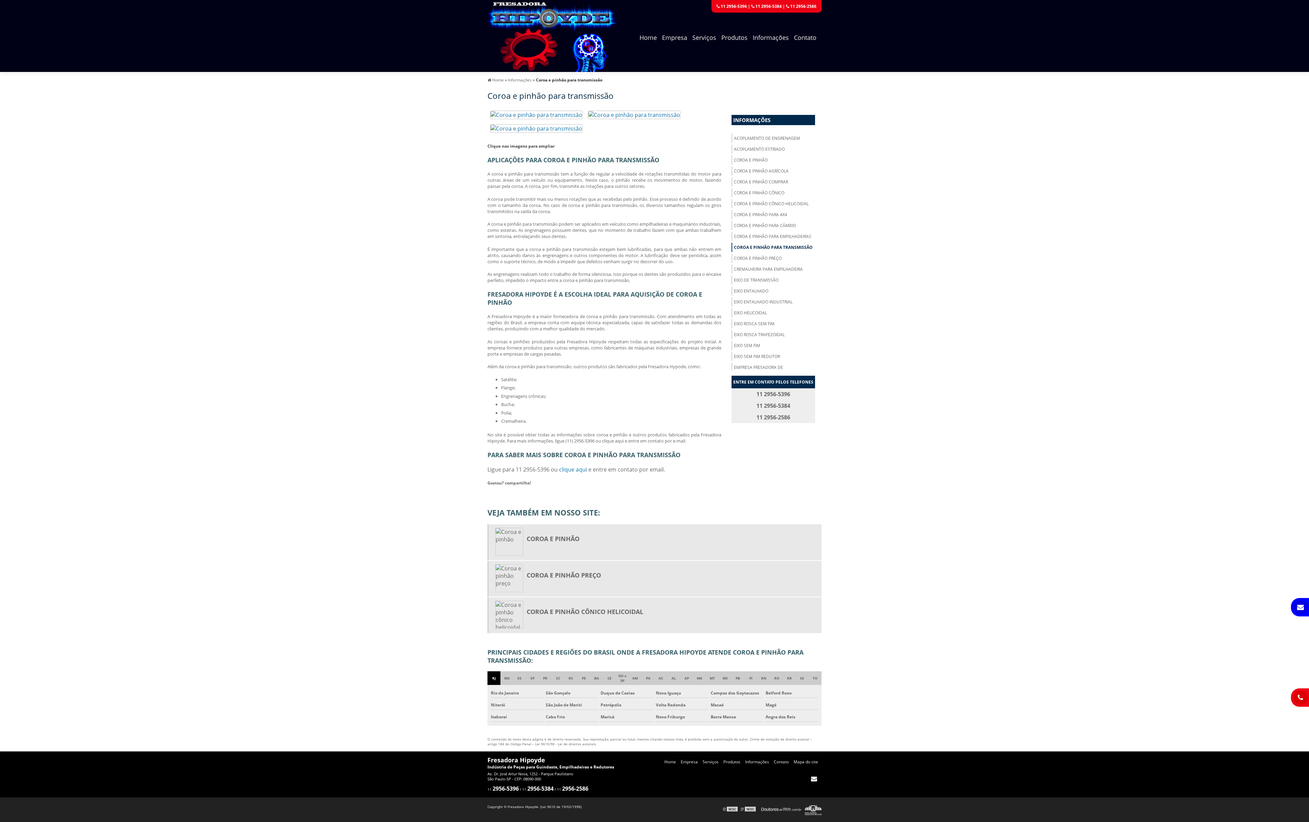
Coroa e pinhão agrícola (761, 171)
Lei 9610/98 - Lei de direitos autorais (565, 744)
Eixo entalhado (751, 291)
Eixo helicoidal (750, 313)
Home (648, 37)
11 (503, 789)
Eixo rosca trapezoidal (759, 335)
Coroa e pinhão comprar (761, 182)
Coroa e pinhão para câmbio (765, 225)
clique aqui (573, 469)
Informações (771, 37)
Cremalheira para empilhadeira (768, 269)
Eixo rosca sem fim (754, 324)
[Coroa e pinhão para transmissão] (536, 114)
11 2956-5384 (768, 6)
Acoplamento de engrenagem (767, 138)
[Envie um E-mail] (814, 778)
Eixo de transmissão (756, 280)
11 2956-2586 (802, 6)
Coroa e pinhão (751, 160)
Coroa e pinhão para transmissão (773, 247)
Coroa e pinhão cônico (759, 193)
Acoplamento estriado (759, 149)
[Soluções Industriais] (813, 809)
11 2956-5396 (733, 6)
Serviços (704, 37)
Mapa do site (806, 762)
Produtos (734, 37)
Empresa (674, 37)
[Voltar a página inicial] (552, 35)
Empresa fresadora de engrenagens (758, 370)
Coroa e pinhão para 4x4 (760, 215)
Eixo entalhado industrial (763, 302)
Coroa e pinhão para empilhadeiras (772, 236)
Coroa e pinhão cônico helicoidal (771, 204)
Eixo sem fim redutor (757, 356)
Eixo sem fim (747, 345)
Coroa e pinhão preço (758, 258)
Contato (805, 37)
